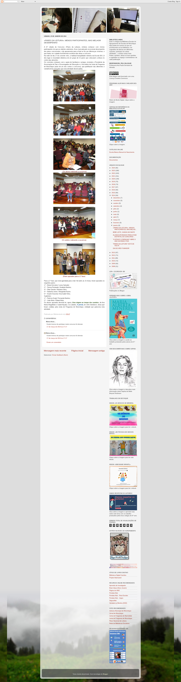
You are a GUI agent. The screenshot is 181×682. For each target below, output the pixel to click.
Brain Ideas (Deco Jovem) (118, 588)
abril (115, 217)
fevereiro (116, 222)
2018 (113, 184)
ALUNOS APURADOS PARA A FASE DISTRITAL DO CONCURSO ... (125, 236)
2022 (113, 173)
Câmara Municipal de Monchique (120, 611)
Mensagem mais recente (55, 351)
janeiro (115, 225)
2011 (113, 258)
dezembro (116, 198)
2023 (113, 170)
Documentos (113, 160)
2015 (113, 192)
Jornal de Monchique (116, 613)
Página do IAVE (114, 590)
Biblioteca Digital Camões (117, 575)
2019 (113, 181)
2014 (113, 195)
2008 (113, 266)
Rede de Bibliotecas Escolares (119, 623)
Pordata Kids (113, 593)
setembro (116, 206)
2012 (113, 255)
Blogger (105, 674)
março (115, 220)
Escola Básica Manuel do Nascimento (121, 152)
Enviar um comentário (54, 342)
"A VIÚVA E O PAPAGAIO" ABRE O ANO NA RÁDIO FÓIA (124, 240)
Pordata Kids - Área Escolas (118, 595)
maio (115, 214)
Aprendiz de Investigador (117, 585)
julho (115, 209)
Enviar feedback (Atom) (60, 355)
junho (115, 211)
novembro (116, 200)
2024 (113, 168)
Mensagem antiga (96, 351)
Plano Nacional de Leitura (117, 621)
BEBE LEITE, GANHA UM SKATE (124, 232)
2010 (113, 261)
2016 (113, 190)
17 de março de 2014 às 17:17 (57, 327)
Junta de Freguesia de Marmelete (120, 616)
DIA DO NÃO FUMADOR (121, 248)
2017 (113, 187)
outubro (116, 203)
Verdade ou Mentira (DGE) (118, 603)
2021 (113, 176)
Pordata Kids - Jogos (116, 598)
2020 (113, 179)
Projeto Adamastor (115, 578)
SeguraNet (112, 600)
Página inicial (77, 351)
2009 (113, 263)
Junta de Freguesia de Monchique (120, 618)
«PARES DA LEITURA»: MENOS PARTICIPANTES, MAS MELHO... (125, 228)
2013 (113, 252)
